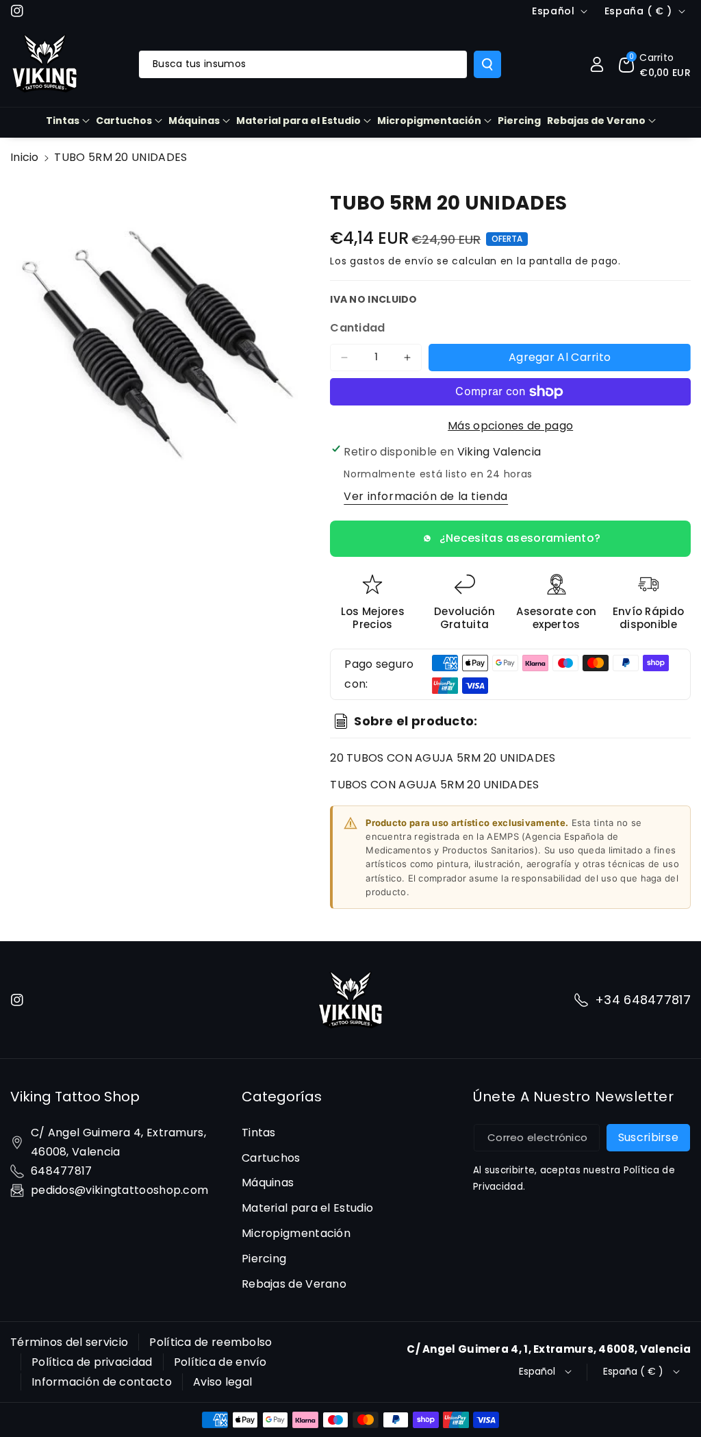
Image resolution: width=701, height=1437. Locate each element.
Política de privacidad (92, 1362)
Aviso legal (222, 1382)
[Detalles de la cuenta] (597, 64)
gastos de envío (392, 261)
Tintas (62, 120)
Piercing (264, 1258)
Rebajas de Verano (596, 120)
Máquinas (194, 120)
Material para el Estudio (298, 120)
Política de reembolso (210, 1342)
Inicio (24, 157)
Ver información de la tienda (426, 496)
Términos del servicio (69, 1342)
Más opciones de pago (510, 426)
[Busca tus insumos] (487, 64)
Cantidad (357, 328)
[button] (655, 64)
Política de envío (220, 1362)
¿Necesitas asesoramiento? (520, 538)
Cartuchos (124, 120)
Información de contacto (101, 1382)
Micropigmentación (429, 120)
